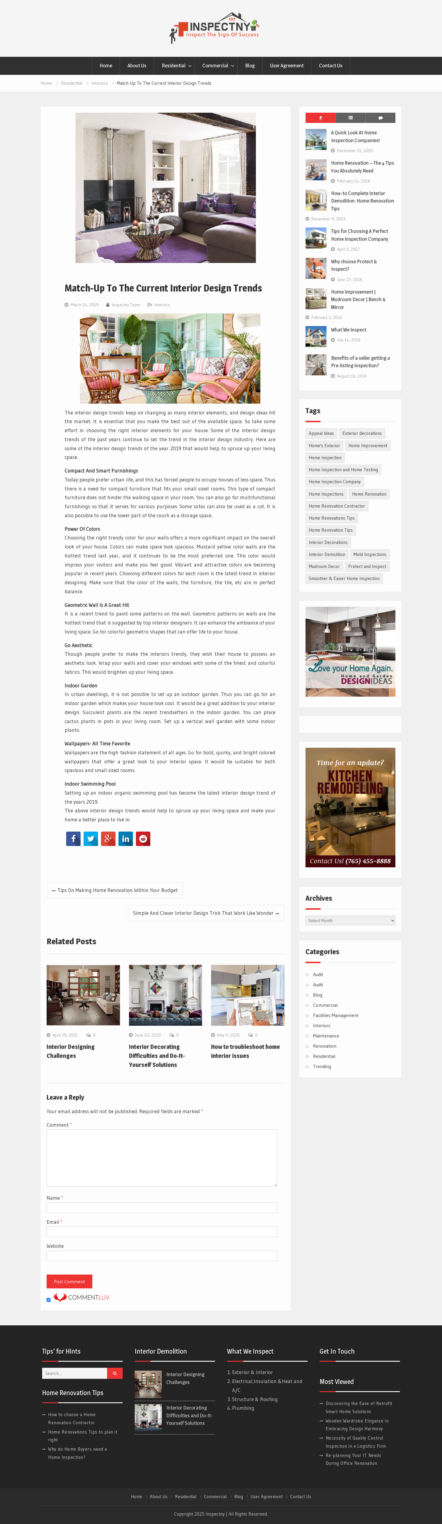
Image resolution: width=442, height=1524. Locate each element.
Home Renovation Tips (331, 530)
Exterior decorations (362, 433)
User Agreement (287, 66)
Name (55, 1198)
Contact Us (330, 66)
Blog (250, 66)
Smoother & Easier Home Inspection (344, 578)
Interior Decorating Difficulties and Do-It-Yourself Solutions (157, 1055)
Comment (59, 1125)
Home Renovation (369, 494)
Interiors (162, 304)
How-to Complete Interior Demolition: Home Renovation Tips (362, 201)
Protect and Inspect (367, 566)
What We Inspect (348, 330)
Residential (174, 66)
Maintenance (326, 1036)
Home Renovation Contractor (337, 506)
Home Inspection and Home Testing (343, 469)
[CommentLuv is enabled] (81, 1300)
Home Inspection (325, 457)
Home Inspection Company (335, 481)
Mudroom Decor (324, 566)
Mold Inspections (370, 554)
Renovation (324, 1046)
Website (55, 1246)
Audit (318, 974)
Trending (322, 1066)
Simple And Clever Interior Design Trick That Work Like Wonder (203, 913)
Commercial (215, 66)
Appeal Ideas (321, 433)
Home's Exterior (324, 445)
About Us (136, 66)
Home (106, 66)
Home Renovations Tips (332, 518)
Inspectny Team (126, 304)
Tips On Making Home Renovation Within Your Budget (117, 890)
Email (55, 1222)
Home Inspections (326, 494)
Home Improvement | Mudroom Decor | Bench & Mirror (358, 299)
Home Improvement (367, 445)
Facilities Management (336, 1015)
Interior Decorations (328, 542)
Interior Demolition (327, 554)
